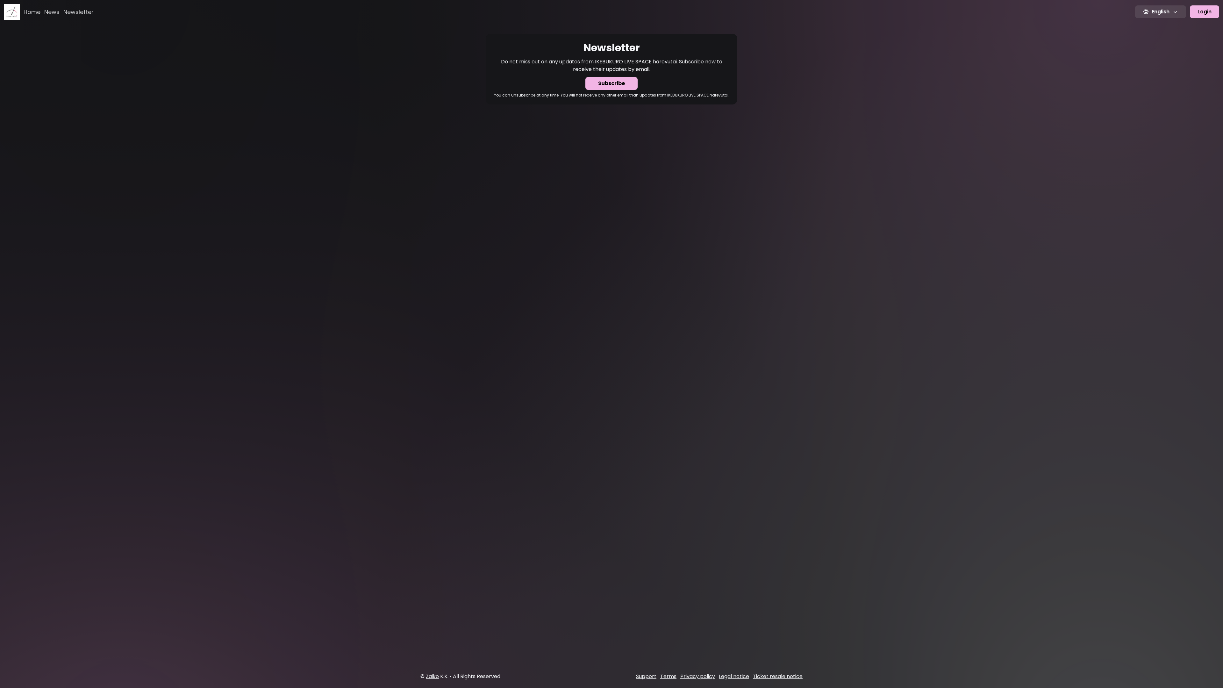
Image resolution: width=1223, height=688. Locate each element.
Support (646, 676)
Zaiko (432, 676)
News (52, 12)
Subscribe (611, 83)
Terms (668, 676)
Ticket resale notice (778, 676)
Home (32, 12)
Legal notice (734, 676)
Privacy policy (697, 676)
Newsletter (78, 12)
